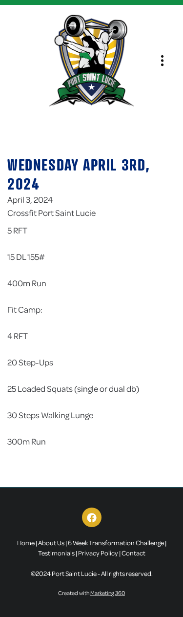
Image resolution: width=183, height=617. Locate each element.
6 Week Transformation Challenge (116, 542)
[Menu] (162, 60)
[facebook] (92, 517)
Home (26, 542)
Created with (91, 592)
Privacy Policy (98, 553)
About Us (51, 542)
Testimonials (56, 553)
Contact (133, 553)
